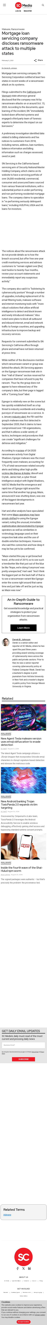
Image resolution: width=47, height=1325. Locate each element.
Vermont (6, 95)
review (20, 450)
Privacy (41, 1281)
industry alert (19, 416)
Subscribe (24, 1059)
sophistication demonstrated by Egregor (22, 526)
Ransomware (18, 29)
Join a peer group (38, 1292)
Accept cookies (23, 1322)
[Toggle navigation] (4, 5)
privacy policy (40, 1315)
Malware (6, 29)
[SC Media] (23, 5)
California (32, 92)
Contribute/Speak (15, 1292)
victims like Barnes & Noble (16, 473)
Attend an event (27, 1292)
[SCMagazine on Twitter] (23, 1268)
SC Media (6, 1281)
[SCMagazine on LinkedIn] (29, 1268)
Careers (34, 1281)
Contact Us (26, 1281)
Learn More (23, 627)
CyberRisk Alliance (16, 1281)
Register (28, 11)
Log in (18, 11)
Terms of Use (35, 1052)
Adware (7, 1214)
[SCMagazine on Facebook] (17, 1268)
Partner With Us (23, 1296)
